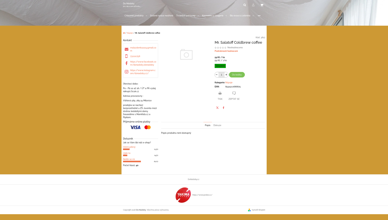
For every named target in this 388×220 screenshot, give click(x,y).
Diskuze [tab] (217, 125)
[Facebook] (223, 107)
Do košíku (237, 74)
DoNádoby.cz (193, 179)
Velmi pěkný (129, 147)
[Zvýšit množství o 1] (226, 74)
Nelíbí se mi (129, 159)
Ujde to (126, 153)
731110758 (135, 56)
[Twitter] (217, 107)
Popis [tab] (207, 125)
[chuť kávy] (183, 195)
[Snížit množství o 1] (216, 74)
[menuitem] (136, 16)
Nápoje (228, 82)
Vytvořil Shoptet (258, 210)
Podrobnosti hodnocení (226, 51)
